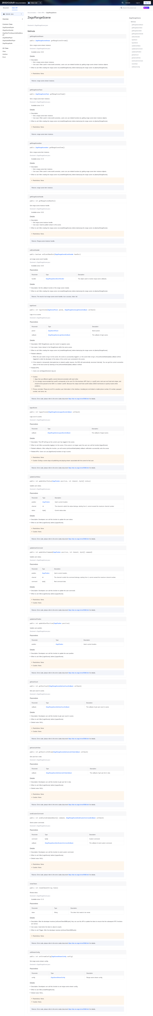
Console (128, 3)
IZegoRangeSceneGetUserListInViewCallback (66, 752)
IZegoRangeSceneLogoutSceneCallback (60, 412)
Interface (5, 54)
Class (4, 51)
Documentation (20, 3)
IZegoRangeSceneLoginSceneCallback (76, 310)
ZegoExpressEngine (8, 27)
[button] (12, 14)
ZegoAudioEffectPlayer (9, 40)
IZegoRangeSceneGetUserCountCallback (61, 686)
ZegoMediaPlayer (7, 38)
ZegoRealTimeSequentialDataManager (13, 34)
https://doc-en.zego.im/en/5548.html (78, 399)
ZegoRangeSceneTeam (42, 94)
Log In (138, 3)
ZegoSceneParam (53, 310)
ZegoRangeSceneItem (42, 147)
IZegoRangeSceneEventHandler (64, 254)
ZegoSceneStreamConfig (59, 956)
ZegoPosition (56, 481)
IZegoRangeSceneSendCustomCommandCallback (81, 818)
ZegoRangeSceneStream (43, 40)
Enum (4, 57)
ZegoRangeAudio (7, 43)
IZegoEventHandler (8, 30)
